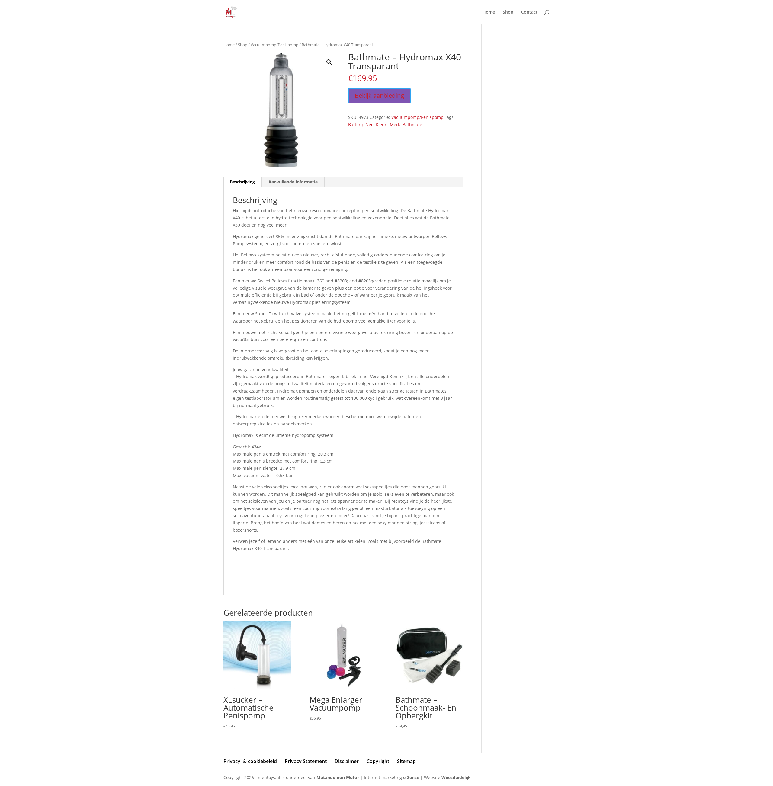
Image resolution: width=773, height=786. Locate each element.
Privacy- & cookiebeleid (250, 761)
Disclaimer (347, 761)
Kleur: (382, 124)
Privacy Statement (306, 761)
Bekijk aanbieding (379, 95)
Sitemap (406, 761)
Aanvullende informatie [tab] (293, 182)
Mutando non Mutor (338, 777)
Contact (529, 12)
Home (489, 12)
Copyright (378, 761)
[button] (329, 62)
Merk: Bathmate (406, 124)
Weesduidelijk (456, 777)
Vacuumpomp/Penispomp (274, 44)
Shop (508, 12)
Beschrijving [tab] (242, 182)
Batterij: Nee (361, 124)
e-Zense (411, 777)
